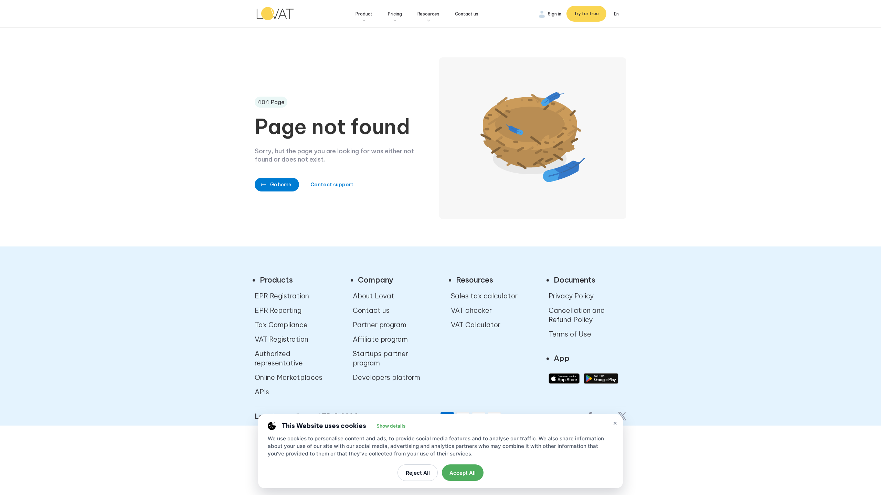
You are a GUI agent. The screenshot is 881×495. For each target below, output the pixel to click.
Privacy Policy (571, 296)
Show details (390, 426)
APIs (262, 391)
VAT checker (471, 310)
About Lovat (373, 296)
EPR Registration (282, 296)
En (616, 13)
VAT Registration (281, 339)
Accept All (462, 473)
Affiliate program (380, 339)
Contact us (466, 13)
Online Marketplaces (288, 377)
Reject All (418, 473)
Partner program (379, 324)
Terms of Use (570, 334)
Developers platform (386, 377)
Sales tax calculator (484, 296)
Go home (280, 185)
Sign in (554, 13)
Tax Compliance (281, 324)
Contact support (331, 185)
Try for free (586, 13)
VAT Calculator (475, 324)
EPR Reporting (278, 310)
